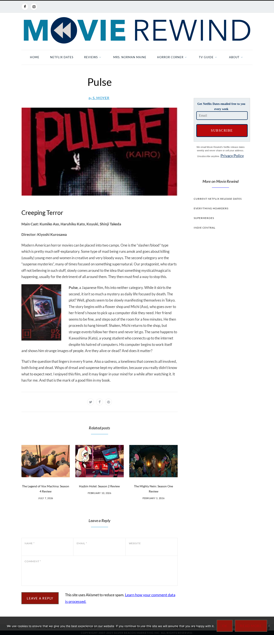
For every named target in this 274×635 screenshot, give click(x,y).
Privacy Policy (232, 155)
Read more (251, 626)
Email (82, 543)
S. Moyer (99, 98)
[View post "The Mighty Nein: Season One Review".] (153, 461)
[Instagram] (33, 6)
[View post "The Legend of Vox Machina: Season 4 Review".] (45, 461)
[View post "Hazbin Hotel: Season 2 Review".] (99, 461)
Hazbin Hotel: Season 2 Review (99, 486)
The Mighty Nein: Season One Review (153, 488)
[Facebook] (24, 6)
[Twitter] (90, 402)
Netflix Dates (61, 57)
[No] (269, 626)
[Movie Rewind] (137, 30)
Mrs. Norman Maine (129, 57)
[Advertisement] (220, 314)
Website (135, 543)
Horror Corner (170, 57)
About (234, 57)
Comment (33, 561)
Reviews (91, 57)
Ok (224, 626)
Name (30, 543)
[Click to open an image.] (99, 152)
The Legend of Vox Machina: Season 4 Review (45, 488)
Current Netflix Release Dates (218, 198)
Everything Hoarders (211, 208)
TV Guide (206, 57)
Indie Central (204, 227)
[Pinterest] (108, 402)
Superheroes (204, 218)
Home (34, 57)
